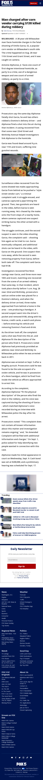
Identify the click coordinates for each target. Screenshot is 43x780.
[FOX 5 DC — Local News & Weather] (7, 3)
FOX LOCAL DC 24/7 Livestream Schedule (8, 666)
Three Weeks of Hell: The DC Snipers (8, 699)
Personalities (24, 688)
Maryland (5, 600)
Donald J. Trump (25, 646)
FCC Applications (25, 703)
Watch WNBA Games (8, 745)
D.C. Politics (24, 634)
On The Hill (5, 689)
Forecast (23, 595)
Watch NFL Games (8, 720)
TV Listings (5, 654)
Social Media (24, 696)
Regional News (8, 631)
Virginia (4, 597)
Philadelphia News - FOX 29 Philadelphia (8, 639)
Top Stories (5, 626)
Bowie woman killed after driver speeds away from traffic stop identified (25, 501)
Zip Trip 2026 (24, 665)
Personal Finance (7, 621)
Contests (23, 698)
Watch (4, 651)
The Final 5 (5, 686)
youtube (12, 757)
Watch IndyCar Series (8, 734)
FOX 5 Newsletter (25, 691)
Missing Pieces (6, 703)
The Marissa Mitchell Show (8, 678)
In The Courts (6, 691)
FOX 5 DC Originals (6, 673)
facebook (15, 757)
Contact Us (23, 686)
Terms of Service (23, 578)
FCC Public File (24, 700)
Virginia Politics (25, 638)
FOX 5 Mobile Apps (26, 693)
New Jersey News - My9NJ (8, 643)
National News (6, 606)
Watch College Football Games (9, 724)
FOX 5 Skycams (25, 597)
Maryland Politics (25, 636)
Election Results (25, 643)
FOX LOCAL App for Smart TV (26, 682)
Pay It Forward (24, 659)
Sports (4, 611)
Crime (3, 609)
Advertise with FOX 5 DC (26, 678)
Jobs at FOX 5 (24, 708)
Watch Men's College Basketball (8, 737)
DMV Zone (5, 682)
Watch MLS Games (8, 747)
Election (22, 641)
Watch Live (33, 3)
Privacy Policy (23, 576)
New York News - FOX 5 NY (9, 634)
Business (4, 613)
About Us (24, 672)
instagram (23, 757)
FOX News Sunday (8, 623)
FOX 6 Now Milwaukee (19, 31)
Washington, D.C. (7, 595)
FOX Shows (5, 659)
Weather (24, 592)
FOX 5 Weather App (26, 606)
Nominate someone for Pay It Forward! (26, 662)
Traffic (22, 600)
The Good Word (7, 696)
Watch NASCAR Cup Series (8, 730)
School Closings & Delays (26, 603)
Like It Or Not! (6, 684)
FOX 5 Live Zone (7, 694)
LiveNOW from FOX (8, 656)
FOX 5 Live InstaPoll (26, 675)
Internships (23, 705)
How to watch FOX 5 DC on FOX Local (8, 662)
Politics (23, 631)
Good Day (24, 651)
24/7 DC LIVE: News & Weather (9, 603)
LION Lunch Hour (25, 654)
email (31, 757)
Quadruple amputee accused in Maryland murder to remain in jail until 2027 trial (26, 510)
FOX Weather (24, 609)
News (4, 592)
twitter (19, 757)
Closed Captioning (26, 710)
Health (4, 618)
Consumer (5, 616)
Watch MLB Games (8, 727)
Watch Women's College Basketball (8, 741)
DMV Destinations (26, 656)
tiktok (27, 757)
